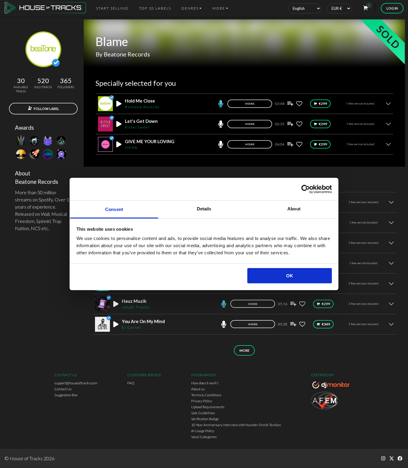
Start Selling (112, 8)
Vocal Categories (204, 437)
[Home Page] (47, 8)
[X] (391, 458)
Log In (392, 8)
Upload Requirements (207, 407)
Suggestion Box (66, 395)
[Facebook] (400, 458)
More (244, 350)
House (249, 103)
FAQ (130, 383)
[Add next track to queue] (290, 104)
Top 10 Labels (155, 8)
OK (289, 275)
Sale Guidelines (203, 413)
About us (198, 389)
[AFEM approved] (332, 401)
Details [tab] (204, 208)
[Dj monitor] (332, 385)
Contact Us (62, 389)
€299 (323, 103)
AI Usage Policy (202, 431)
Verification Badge (205, 419)
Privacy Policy (201, 401)
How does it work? (204, 383)
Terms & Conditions (206, 395)
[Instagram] (383, 458)
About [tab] (293, 208)
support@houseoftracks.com (75, 383)
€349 (326, 324)
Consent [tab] (114, 209)
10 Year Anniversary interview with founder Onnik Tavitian (236, 425)
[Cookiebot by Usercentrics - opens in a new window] (306, 189)
